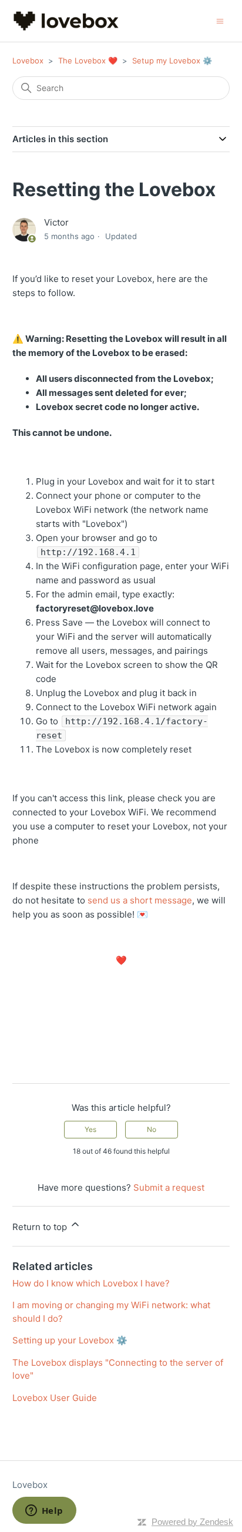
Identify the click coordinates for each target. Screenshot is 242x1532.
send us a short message (140, 900)
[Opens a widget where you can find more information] (44, 1511)
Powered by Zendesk (192, 1522)
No (151, 1129)
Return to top (40, 1226)
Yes (90, 1129)
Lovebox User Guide (54, 1397)
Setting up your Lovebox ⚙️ (69, 1340)
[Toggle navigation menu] (220, 20)
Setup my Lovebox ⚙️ (172, 60)
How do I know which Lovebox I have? (91, 1283)
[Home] (66, 21)
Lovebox (27, 60)
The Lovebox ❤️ (87, 60)
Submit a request (168, 1187)
